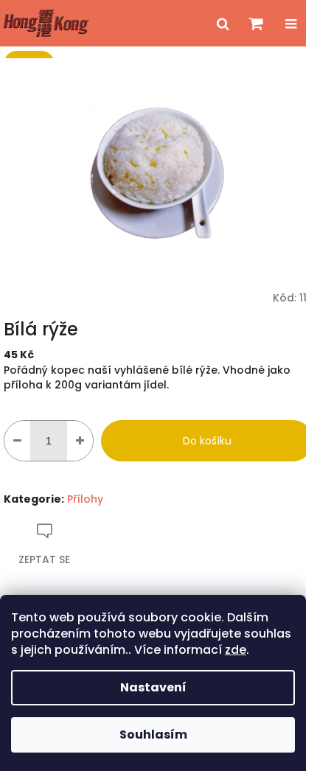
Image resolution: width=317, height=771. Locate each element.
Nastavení (153, 687)
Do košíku (207, 440)
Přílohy (85, 499)
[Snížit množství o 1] (17, 441)
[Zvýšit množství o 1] (80, 441)
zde (235, 649)
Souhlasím (153, 734)
